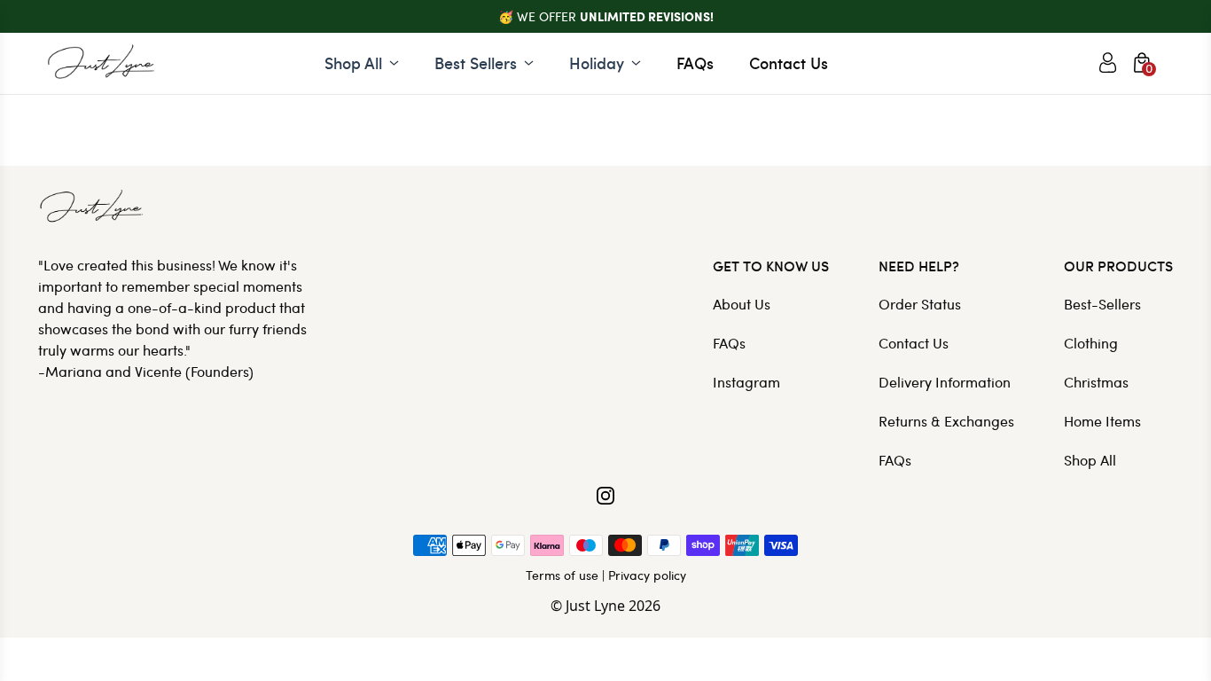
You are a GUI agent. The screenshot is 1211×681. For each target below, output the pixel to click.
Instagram (746, 381)
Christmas (1096, 381)
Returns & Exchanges (946, 420)
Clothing (1091, 342)
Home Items (1102, 420)
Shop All (1090, 459)
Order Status (920, 303)
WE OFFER (615, 16)
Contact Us (788, 62)
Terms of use (562, 575)
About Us (741, 303)
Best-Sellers (1102, 303)
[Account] (1108, 62)
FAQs (695, 62)
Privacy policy (647, 575)
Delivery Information (945, 381)
